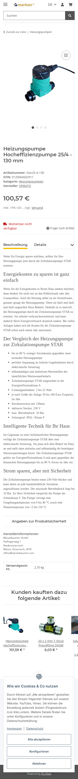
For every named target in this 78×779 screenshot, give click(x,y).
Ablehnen (39, 763)
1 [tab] (33, 127)
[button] (62, 4)
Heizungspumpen (31, 181)
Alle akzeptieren (39, 739)
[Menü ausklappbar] (5, 2)
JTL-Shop (46, 773)
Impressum (14, 728)
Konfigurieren (39, 751)
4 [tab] (45, 127)
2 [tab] (37, 127)
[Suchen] (70, 15)
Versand (37, 208)
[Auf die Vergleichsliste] (66, 55)
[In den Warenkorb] (6, 45)
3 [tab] (41, 127)
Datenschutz (34, 728)
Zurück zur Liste (16, 32)
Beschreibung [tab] (15, 245)
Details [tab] (40, 245)
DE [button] (50, 4)
